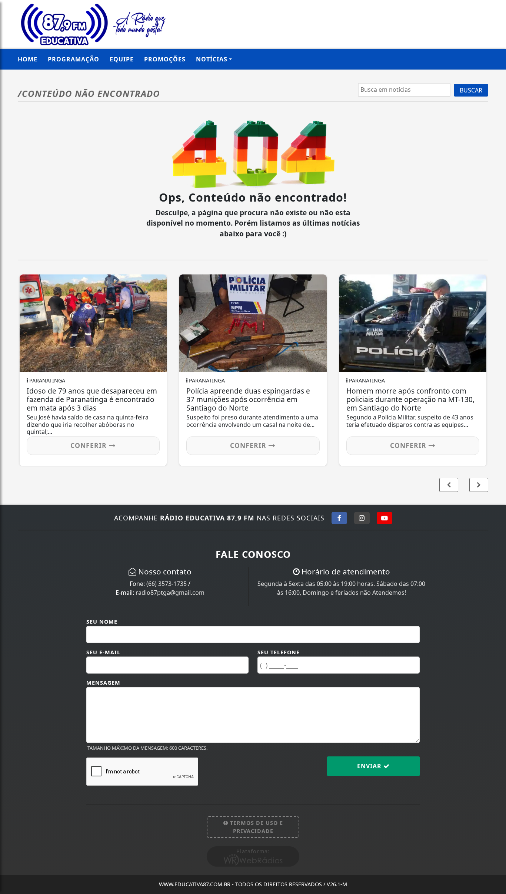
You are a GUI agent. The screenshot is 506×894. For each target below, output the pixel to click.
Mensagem (103, 682)
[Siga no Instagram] (362, 518)
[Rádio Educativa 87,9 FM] (93, 24)
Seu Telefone (278, 652)
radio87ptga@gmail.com (170, 592)
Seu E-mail (103, 652)
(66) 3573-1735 (166, 584)
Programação (73, 59)
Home (27, 59)
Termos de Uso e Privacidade (255, 826)
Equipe (122, 59)
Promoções (165, 59)
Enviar (370, 766)
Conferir (89, 445)
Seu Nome (101, 621)
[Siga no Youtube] (384, 518)
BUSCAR (471, 90)
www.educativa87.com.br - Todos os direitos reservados (253, 884)
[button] (478, 485)
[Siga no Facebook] (339, 518)
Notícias (211, 59)
